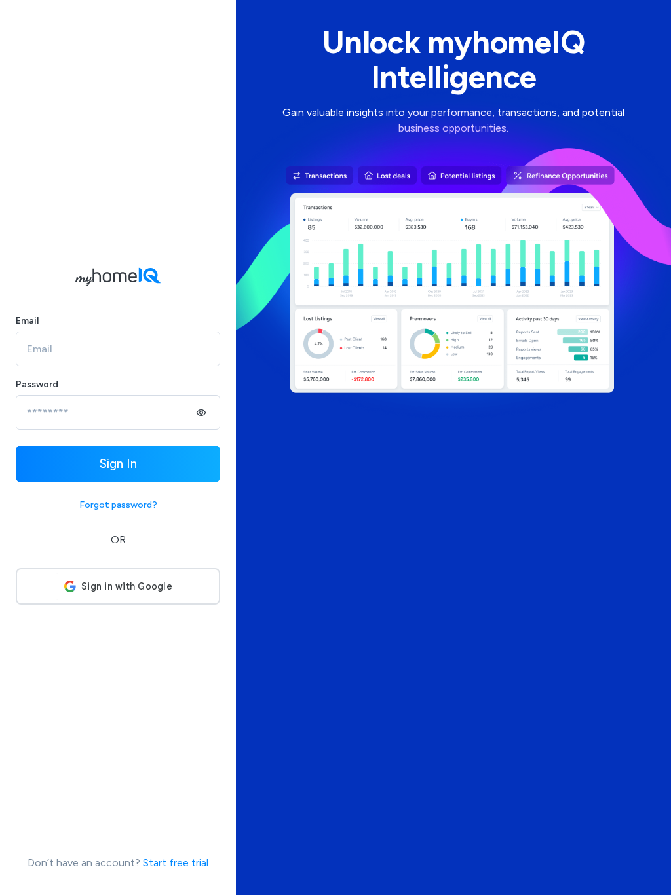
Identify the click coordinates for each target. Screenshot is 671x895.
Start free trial (175, 862)
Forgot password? (118, 504)
